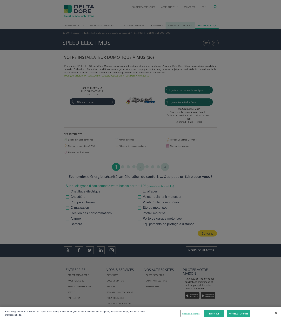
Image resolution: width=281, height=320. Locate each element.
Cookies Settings (191, 313)
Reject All (214, 313)
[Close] (275, 312)
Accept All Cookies (238, 313)
